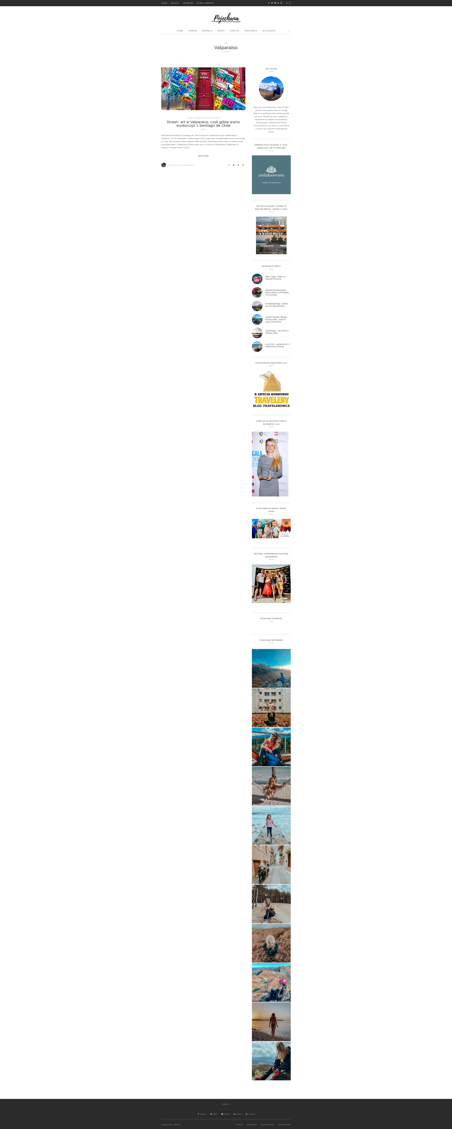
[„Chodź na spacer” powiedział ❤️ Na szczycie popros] (271, 668)
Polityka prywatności (267, 1124)
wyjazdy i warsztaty (205, 3)
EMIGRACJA (207, 31)
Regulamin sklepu (284, 1124)
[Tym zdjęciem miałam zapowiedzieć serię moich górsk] (271, 747)
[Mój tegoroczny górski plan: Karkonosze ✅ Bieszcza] (271, 1061)
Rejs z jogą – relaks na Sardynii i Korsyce (275, 277)
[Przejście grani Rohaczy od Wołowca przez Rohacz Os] (271, 982)
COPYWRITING (188, 3)
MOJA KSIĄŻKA (268, 31)
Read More (203, 156)
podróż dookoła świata (207, 118)
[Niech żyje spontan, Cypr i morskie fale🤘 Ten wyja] (271, 825)
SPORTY (221, 31)
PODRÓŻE (192, 31)
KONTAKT (239, 1124)
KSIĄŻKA (164, 3)
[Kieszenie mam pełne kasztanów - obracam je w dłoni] (271, 707)
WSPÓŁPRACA (251, 31)
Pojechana (226, 1104)
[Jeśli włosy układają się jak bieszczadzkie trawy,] (271, 943)
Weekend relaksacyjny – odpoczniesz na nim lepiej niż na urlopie (277, 292)
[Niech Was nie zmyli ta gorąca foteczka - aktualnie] (271, 786)
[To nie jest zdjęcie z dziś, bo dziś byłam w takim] (271, 904)
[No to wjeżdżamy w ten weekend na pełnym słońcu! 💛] (271, 864)
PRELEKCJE (175, 3)
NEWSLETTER (252, 1124)
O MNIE (180, 31)
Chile (190, 118)
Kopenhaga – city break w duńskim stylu (277, 331)
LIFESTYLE (234, 31)
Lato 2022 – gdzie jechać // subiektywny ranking (277, 345)
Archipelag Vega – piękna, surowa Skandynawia (276, 304)
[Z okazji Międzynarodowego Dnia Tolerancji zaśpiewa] (271, 1021)
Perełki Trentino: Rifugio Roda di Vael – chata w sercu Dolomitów (276, 319)
